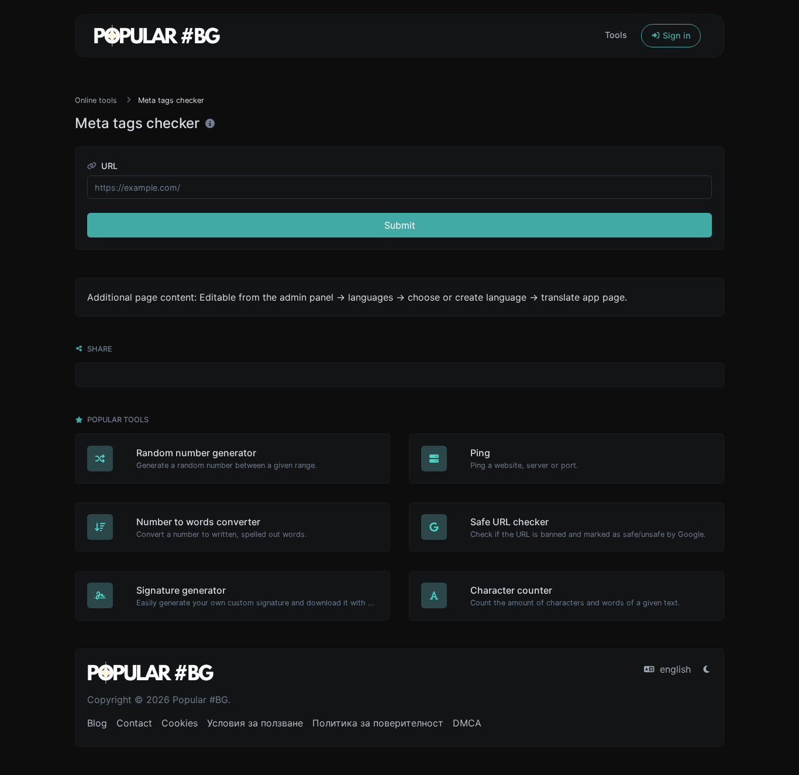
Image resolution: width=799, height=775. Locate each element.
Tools (616, 35)
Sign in (675, 35)
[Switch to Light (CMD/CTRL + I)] (706, 669)
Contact (134, 723)
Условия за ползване (255, 723)
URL (108, 166)
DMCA (467, 723)
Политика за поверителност (377, 723)
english (674, 669)
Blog (97, 723)
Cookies (179, 723)
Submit (399, 225)
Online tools (96, 100)
